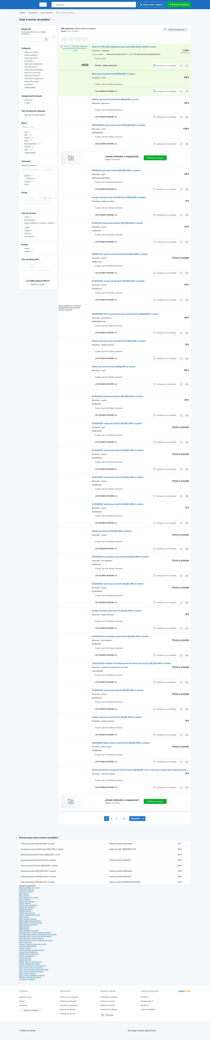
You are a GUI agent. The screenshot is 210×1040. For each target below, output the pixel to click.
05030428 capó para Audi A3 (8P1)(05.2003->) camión (116, 170)
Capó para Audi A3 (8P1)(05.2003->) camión (38, 882)
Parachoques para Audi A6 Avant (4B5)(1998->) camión (42, 849)
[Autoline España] (27, 5)
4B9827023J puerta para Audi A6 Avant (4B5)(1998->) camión (120, 254)
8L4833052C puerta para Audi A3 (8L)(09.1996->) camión (117, 450)
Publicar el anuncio (155, 158)
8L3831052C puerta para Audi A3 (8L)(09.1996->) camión (117, 504)
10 (124, 819)
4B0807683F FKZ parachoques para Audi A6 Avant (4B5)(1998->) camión (125, 314)
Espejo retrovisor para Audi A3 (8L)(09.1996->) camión (116, 611)
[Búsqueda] (53, 4)
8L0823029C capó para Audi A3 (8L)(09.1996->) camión (117, 423)
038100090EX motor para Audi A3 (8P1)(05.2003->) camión (118, 125)
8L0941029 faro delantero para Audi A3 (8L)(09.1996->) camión (120, 636)
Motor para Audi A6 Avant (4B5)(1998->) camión (113, 74)
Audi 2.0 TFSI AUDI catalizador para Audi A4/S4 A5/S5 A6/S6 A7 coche (124, 47)
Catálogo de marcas (67, 1014)
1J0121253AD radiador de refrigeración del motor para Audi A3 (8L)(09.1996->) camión (131, 663)
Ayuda (21, 1001)
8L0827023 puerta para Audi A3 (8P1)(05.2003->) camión (117, 223)
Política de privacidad (68, 1001)
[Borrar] (53, 37)
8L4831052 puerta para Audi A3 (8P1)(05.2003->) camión (117, 396)
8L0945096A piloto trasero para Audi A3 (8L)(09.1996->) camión (121, 743)
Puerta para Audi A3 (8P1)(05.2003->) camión (38, 860)
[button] (181, 65)
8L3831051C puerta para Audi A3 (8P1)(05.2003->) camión (118, 281)
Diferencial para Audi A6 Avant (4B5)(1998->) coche (115, 99)
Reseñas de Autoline (68, 1009)
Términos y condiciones (69, 997)
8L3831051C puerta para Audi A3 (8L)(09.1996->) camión (117, 477)
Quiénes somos (25, 997)
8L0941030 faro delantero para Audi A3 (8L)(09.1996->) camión (120, 557)
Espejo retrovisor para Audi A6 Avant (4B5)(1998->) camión (119, 197)
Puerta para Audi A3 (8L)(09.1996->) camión (112, 531)
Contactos (23, 1005)
